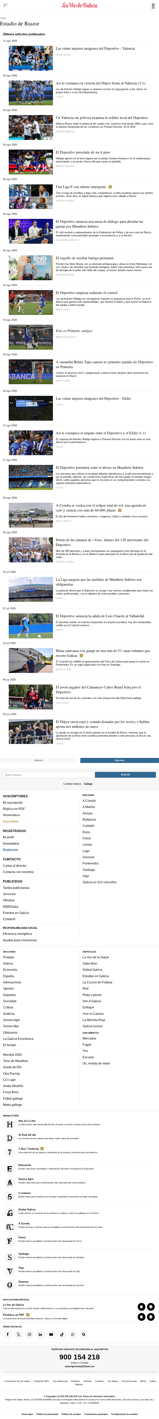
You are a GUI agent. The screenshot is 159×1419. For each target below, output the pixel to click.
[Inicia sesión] (152, 5)
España (8, 976)
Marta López (63, 381)
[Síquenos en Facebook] (7, 1334)
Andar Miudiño (13, 1086)
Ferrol (87, 838)
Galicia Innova (92, 1026)
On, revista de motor (96, 1063)
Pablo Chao (62, 309)
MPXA (143, 1381)
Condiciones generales (96, 1414)
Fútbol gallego (13, 1098)
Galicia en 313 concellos (100, 882)
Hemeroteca (11, 815)
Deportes (9, 995)
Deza (86, 832)
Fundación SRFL (41, 1381)
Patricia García (65, 275)
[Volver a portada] (79, 5)
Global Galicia (92, 970)
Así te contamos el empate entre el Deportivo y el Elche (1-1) (101, 432)
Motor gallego (12, 1104)
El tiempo (9, 1045)
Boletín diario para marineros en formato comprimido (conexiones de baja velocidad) (57, 1195)
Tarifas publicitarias (16, 887)
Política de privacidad (47, 1414)
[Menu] (5, 5)
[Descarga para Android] (151, 1307)
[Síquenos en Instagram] (29, 1334)
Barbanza (89, 819)
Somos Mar (11, 1026)
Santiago (89, 869)
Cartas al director (14, 865)
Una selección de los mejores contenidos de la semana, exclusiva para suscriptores (58, 1150)
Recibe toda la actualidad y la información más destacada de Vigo (49, 1269)
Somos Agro (11, 1020)
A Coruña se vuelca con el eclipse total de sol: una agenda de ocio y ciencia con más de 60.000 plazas (101, 507)
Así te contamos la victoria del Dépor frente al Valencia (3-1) (100, 83)
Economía (10, 970)
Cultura (8, 1007)
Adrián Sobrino (65, 131)
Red (85, 988)
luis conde (62, 703)
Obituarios (10, 1032)
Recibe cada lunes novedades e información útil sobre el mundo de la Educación (56, 1167)
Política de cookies (71, 1414)
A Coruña (89, 800)
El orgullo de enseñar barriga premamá (84, 257)
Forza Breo (10, 1092)
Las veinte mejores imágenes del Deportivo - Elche (93, 398)
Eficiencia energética (17, 934)
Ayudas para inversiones (20, 940)
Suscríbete (11, 821)
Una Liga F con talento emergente (81, 186)
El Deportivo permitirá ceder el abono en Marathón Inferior (99, 467)
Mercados (89, 1038)
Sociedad (9, 1001)
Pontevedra (91, 863)
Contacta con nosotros (18, 872)
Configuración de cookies (124, 1414)
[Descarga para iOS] (141, 1307)
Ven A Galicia (92, 1001)
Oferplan (9, 900)
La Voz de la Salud (96, 957)
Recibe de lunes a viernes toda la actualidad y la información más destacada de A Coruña (60, 1225)
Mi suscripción (13, 802)
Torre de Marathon (15, 1061)
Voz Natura (113, 1381)
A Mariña (89, 807)
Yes (85, 1051)
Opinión (8, 988)
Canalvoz (99, 1381)
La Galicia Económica (18, 1038)
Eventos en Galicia (16, 913)
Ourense (88, 857)
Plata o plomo (92, 995)
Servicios (9, 894)
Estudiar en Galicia (96, 976)
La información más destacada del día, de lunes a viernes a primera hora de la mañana (59, 1122)
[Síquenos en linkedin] (40, 1334)
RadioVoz (75, 1381)
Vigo (86, 876)
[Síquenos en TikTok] (62, 1334)
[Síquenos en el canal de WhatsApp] (73, 1334)
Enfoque (88, 1007)
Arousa (87, 813)
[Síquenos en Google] (83, 1334)
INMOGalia (10, 906)
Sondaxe (87, 1381)
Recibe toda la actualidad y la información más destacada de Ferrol (49, 1239)
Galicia (8, 963)
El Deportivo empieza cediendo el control (86, 292)
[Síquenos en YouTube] (51, 1334)
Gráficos (9, 1013)
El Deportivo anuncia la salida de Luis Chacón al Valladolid (100, 615)
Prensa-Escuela (129, 1381)
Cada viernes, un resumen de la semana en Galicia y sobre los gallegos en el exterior (58, 1211)
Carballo (88, 826)
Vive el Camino (93, 1013)
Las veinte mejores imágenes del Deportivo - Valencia (95, 48)
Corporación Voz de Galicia (17, 1381)
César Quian (63, 55)
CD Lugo (9, 1079)
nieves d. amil (63, 669)
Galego (88, 783)
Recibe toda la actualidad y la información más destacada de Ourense (51, 1283)
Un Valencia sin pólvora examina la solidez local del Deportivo (102, 117)
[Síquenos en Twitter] (18, 1334)
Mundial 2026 (12, 1054)
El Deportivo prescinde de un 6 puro (83, 152)
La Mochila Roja (94, 1020)
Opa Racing (11, 1073)
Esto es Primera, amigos (74, 330)
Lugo (86, 851)
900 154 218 (79, 1357)
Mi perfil (8, 837)
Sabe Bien (90, 963)
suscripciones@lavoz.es (79, 1366)
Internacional (12, 982)
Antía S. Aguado (65, 200)
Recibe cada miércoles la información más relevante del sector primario (52, 1181)
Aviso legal (27, 1414)
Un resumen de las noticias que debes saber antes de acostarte (48, 1136)
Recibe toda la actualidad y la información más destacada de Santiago (51, 1255)
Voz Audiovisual (60, 1381)
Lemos (87, 844)
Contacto (9, 919)
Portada (8, 957)
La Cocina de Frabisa (97, 982)
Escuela (88, 1057)
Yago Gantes (63, 521)
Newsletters (11, 843)
